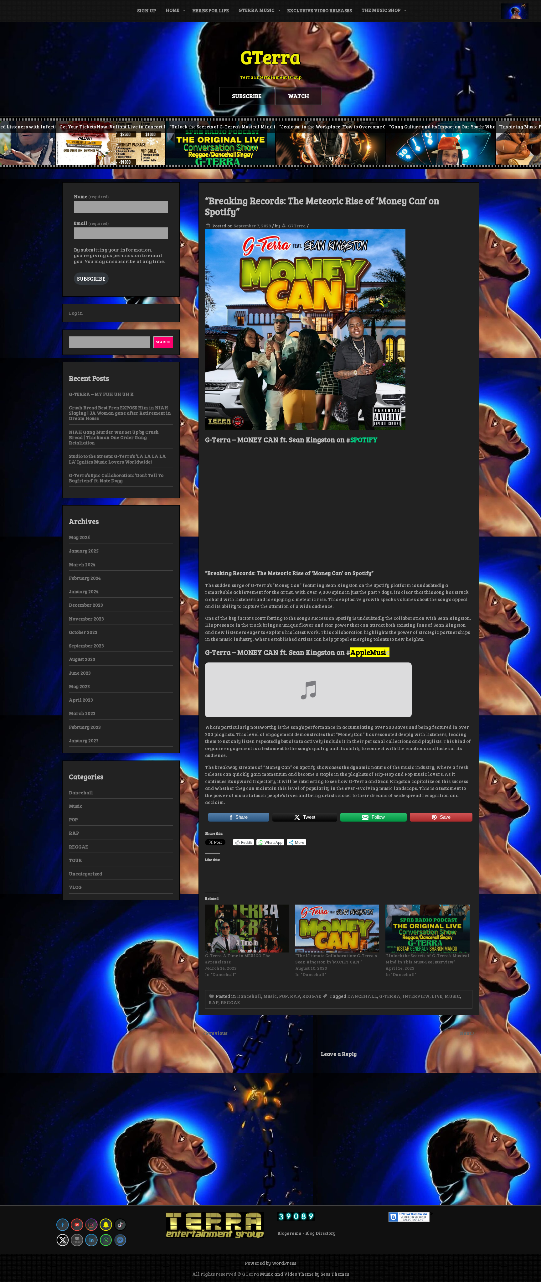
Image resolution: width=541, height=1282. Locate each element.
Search (163, 341)
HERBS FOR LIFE (210, 10)
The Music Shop (381, 10)
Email (91, 223)
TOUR (75, 860)
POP (283, 996)
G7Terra (297, 226)
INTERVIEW (416, 996)
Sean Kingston (312, 439)
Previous (217, 1033)
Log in (76, 313)
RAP (295, 996)
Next (466, 1033)
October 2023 (83, 632)
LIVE (437, 996)
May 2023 (79, 686)
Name (91, 196)
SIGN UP (146, 10)
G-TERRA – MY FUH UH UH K (101, 394)
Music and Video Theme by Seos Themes (304, 1274)
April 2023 (81, 700)
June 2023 (80, 673)
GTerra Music (257, 10)
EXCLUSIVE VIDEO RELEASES (319, 10)
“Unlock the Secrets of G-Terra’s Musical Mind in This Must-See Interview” (427, 958)
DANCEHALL (362, 996)
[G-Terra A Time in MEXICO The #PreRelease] (247, 928)
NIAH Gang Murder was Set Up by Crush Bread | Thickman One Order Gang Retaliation (114, 437)
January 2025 (84, 551)
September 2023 (86, 645)
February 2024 (85, 578)
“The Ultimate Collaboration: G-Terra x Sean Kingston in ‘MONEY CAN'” (336, 958)
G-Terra (218, 439)
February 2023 (85, 727)
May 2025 (79, 537)
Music (270, 996)
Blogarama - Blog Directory (306, 1233)
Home (172, 10)
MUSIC (452, 996)
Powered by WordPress (270, 1263)
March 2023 (82, 713)
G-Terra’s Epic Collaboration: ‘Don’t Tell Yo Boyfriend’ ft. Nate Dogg (116, 478)
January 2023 (84, 740)
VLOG (75, 887)
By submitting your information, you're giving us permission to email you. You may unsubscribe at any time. (119, 255)
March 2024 (82, 564)
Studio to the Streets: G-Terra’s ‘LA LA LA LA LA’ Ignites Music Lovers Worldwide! (117, 459)
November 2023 (86, 618)
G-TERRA (389, 996)
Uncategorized (85, 873)
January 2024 (84, 591)
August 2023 (82, 659)
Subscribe (91, 278)
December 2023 (86, 605)
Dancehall (249, 996)
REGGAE (311, 996)
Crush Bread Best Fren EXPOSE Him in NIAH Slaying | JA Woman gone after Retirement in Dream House (120, 413)
